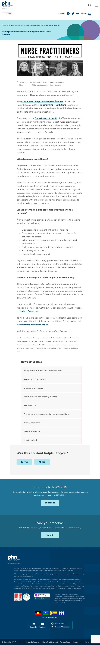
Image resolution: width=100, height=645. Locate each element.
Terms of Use (65, 642)
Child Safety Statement (49, 642)
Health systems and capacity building (40, 396)
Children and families (33, 388)
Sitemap (75, 642)
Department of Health (46, 118)
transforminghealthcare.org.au (32, 324)
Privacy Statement (32, 642)
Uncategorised (30, 440)
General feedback (62, 627)
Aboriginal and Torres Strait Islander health (43, 370)
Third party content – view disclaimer (46, 85)
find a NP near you (29, 311)
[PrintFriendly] (90, 14)
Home (4, 25)
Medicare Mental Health (71, 596)
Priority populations (32, 423)
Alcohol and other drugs (34, 379)
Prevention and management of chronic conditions (47, 414)
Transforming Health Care (52, 105)
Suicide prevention (32, 431)
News (10, 25)
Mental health (30, 405)
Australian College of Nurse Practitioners (42, 101)
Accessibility (60, 623)
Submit (50, 535)
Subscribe (50, 502)
